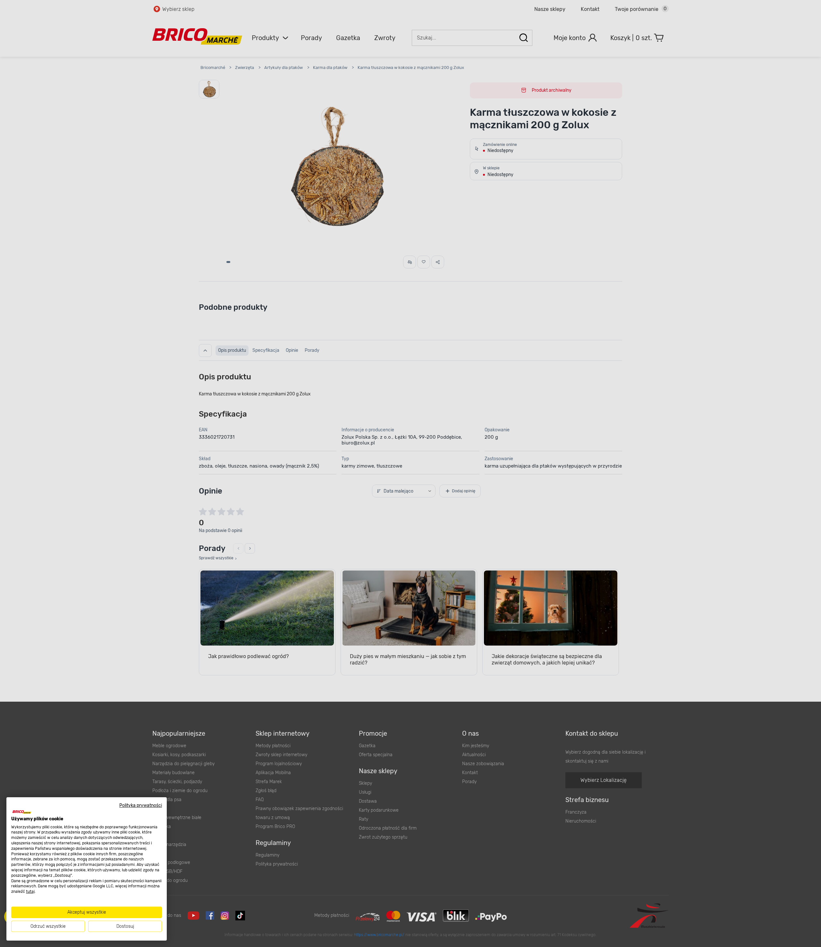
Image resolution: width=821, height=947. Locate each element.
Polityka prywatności (140, 805)
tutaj (30, 891)
